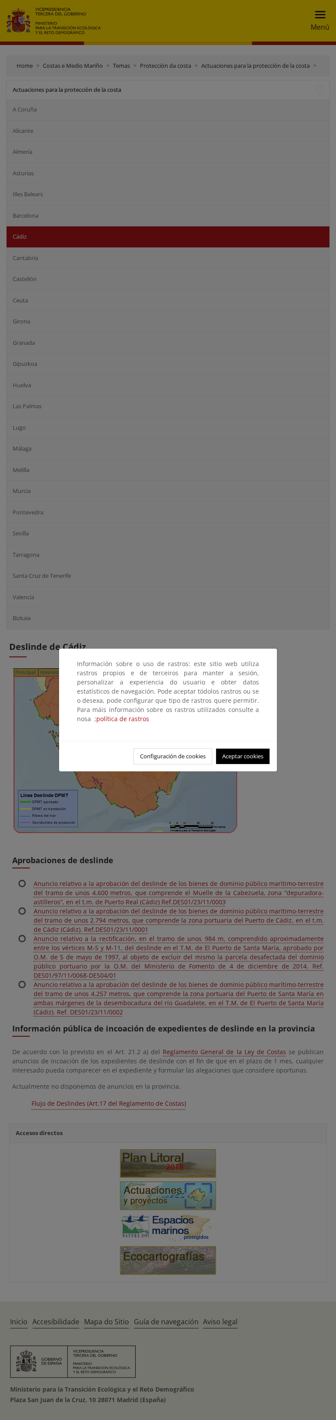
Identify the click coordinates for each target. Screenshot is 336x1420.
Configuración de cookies (173, 756)
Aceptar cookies (242, 756)
